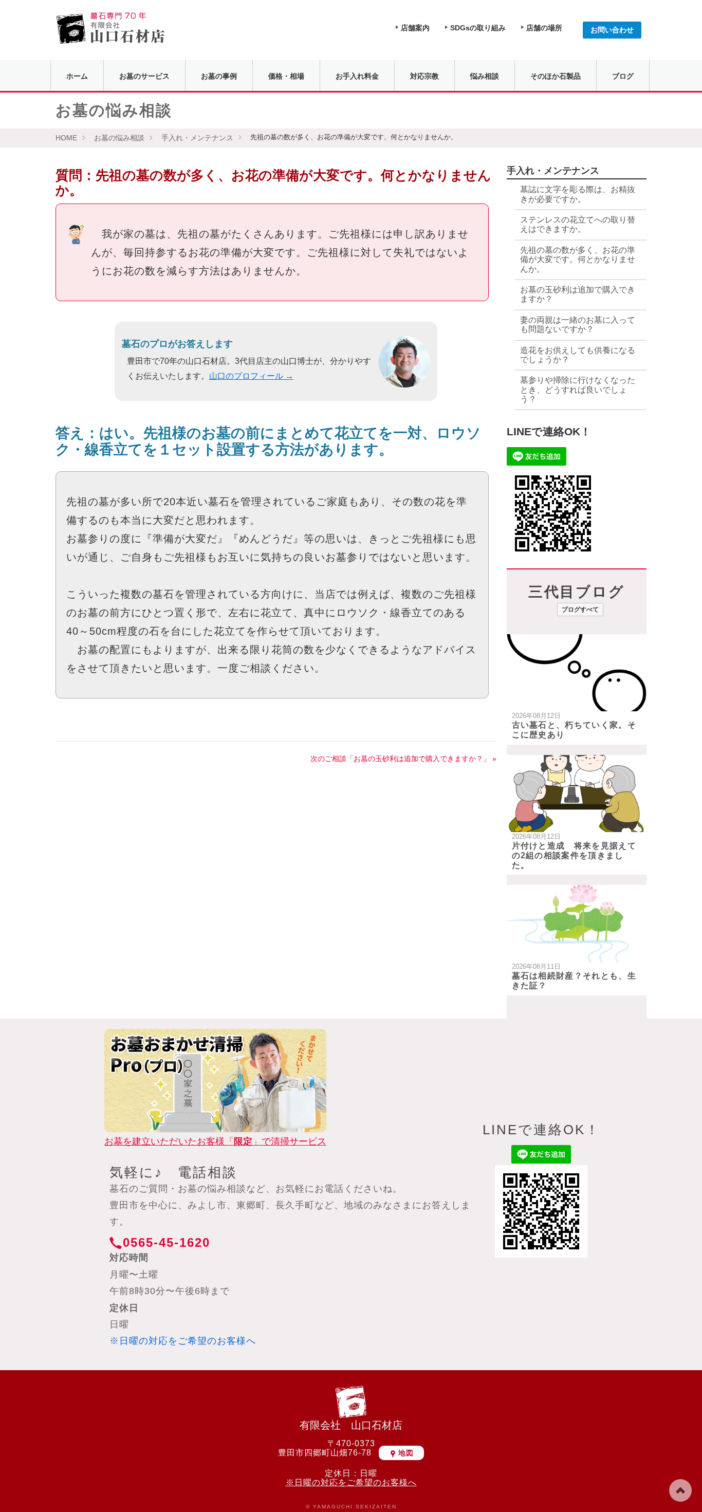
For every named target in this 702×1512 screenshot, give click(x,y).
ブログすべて (580, 609)
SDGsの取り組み (478, 28)
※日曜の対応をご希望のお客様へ (182, 1341)
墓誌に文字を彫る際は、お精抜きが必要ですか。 (577, 194)
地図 (406, 1453)
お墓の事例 (219, 76)
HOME (66, 138)
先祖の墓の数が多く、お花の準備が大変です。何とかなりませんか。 (577, 259)
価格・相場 (286, 76)
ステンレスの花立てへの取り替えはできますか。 (577, 224)
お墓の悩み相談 (119, 138)
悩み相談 (484, 76)
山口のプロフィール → (251, 376)
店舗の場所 (544, 28)
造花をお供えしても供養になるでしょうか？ (577, 355)
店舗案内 (415, 28)
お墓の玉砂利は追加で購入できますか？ (577, 294)
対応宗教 (424, 76)
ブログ (623, 76)
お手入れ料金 (357, 76)
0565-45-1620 (166, 1242)
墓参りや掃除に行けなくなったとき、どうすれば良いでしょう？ (577, 389)
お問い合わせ (612, 30)
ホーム (77, 76)
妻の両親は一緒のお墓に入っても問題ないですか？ (577, 325)
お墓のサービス (144, 76)
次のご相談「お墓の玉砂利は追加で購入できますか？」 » (403, 758)
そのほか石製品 (555, 76)
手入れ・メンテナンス (197, 138)
